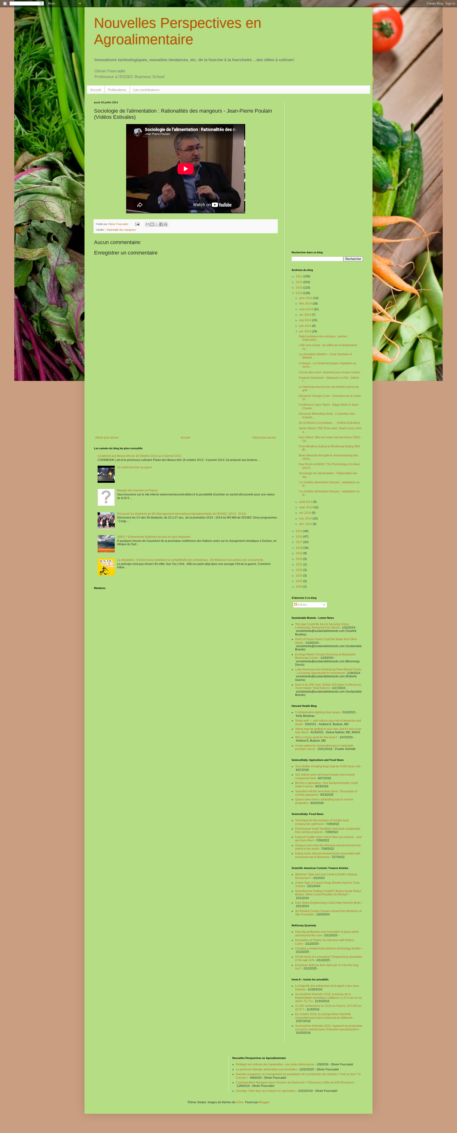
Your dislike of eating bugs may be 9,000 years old (327, 766)
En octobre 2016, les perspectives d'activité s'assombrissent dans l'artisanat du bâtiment (323, 1016)
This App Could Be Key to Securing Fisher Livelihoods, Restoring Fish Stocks (322, 626)
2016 (299, 536)
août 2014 (306, 502)
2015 (299, 531)
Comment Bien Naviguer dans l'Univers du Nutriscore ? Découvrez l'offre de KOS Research (295, 1082)
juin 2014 (305, 326)
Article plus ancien (264, 437)
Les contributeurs (146, 90)
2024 (299, 575)
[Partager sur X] (156, 224)
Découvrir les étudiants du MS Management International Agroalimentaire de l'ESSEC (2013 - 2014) (181, 513)
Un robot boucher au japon (134, 467)
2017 (299, 542)
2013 (299, 287)
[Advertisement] (185, 396)
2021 (299, 564)
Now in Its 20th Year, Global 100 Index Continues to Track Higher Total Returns (328, 686)
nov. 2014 (306, 518)
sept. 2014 (306, 507)
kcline (240, 1102)
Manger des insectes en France (137, 490)
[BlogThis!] (152, 224)
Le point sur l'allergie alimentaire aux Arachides (266, 1069)
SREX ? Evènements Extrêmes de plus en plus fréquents (153, 537)
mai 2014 (305, 320)
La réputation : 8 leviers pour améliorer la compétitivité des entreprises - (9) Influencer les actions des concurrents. (190, 560)
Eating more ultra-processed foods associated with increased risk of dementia (327, 855)
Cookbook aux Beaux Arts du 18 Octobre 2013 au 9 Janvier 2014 (139, 456)
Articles (302, 604)
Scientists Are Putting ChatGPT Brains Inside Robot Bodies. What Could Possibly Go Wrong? (328, 892)
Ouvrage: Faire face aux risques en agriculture (266, 1091)
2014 (299, 293)
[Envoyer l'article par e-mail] (137, 224)
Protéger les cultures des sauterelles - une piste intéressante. (275, 1064)
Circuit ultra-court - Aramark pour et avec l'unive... (330, 372)
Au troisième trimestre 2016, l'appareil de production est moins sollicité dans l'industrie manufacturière (329, 1027)
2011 (299, 276)
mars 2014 (306, 309)
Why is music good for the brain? (316, 737)
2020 (299, 559)
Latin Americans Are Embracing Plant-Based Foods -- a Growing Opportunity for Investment (329, 671)
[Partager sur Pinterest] (165, 224)
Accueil (95, 90)
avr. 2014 (305, 314)
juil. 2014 (305, 331)
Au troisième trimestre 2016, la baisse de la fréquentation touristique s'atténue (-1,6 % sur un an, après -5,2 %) (329, 998)
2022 (299, 570)
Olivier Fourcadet (118, 224)
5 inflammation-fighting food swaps (317, 712)
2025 (299, 581)
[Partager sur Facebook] (161, 224)
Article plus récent (106, 437)
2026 (299, 586)
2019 (299, 553)
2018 (299, 547)
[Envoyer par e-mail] (147, 224)
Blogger (264, 1102)
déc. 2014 (306, 524)
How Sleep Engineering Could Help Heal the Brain (328, 902)
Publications (117, 90)
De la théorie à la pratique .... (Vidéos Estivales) (329, 422)
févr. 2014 (306, 303)
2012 (299, 282)
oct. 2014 (305, 512)
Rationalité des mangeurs (121, 229)
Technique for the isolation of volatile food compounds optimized (322, 822)
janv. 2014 (306, 298)
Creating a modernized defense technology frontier (328, 948)
